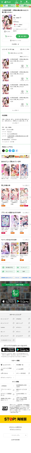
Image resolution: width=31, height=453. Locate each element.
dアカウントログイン (6, 377)
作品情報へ (15, 44)
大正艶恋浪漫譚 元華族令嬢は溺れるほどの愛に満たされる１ (19, 60)
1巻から (21, 56)
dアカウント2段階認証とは (6, 394)
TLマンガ (9, 131)
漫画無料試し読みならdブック (7, 277)
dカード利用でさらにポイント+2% (19, 29)
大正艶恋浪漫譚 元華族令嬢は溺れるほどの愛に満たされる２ (19, 72)
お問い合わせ (4, 373)
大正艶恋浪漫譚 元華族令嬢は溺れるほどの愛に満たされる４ (19, 98)
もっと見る (25, 185)
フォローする (20, 17)
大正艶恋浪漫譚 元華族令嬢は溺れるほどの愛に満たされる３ (19, 85)
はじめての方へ (7, 364)
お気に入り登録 (25, 49)
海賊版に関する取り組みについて (6, 399)
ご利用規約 (4, 386)
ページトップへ (15, 435)
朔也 (14, 17)
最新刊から (26, 56)
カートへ (9, 36)
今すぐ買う (24, 36)
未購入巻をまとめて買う (16, 53)
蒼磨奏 (17, 17)
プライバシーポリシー (6, 390)
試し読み (8, 31)
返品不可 (15, 30)
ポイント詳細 (17, 26)
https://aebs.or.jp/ (14, 412)
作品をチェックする (16, 40)
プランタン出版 (9, 129)
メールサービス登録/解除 (6, 369)
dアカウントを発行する (15, 427)
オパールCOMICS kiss (12, 133)
